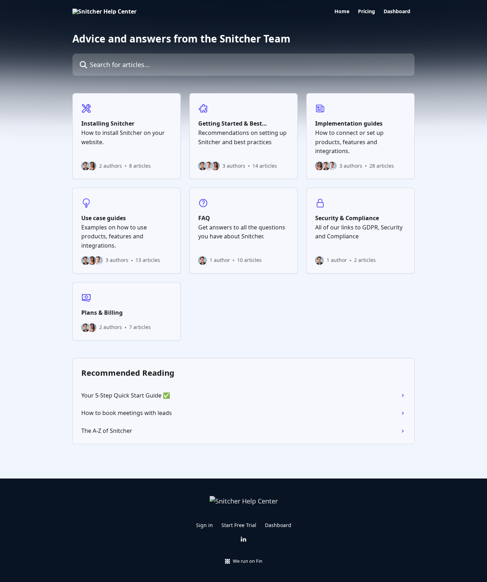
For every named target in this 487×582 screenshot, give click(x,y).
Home (341, 11)
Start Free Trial (238, 525)
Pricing (366, 11)
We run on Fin (247, 561)
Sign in (204, 525)
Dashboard (397, 11)
